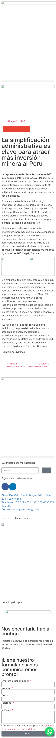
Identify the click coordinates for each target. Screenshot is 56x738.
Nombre (6, 688)
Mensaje (6, 710)
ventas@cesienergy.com (25, 509)
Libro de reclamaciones (14, 518)
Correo (5, 695)
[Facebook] (5, 486)
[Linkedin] (12, 486)
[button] (28, 81)
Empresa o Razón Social (15, 681)
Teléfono (6, 702)
